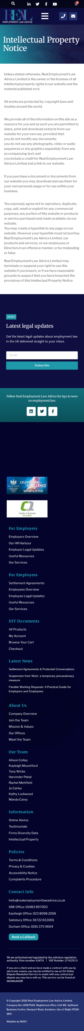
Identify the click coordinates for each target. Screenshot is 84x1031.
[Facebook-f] (52, 411)
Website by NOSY (17, 1021)
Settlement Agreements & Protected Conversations (41, 669)
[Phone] (63, 16)
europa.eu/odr (15, 980)
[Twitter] (42, 411)
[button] (13, 3)
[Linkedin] (31, 411)
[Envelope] (73, 16)
